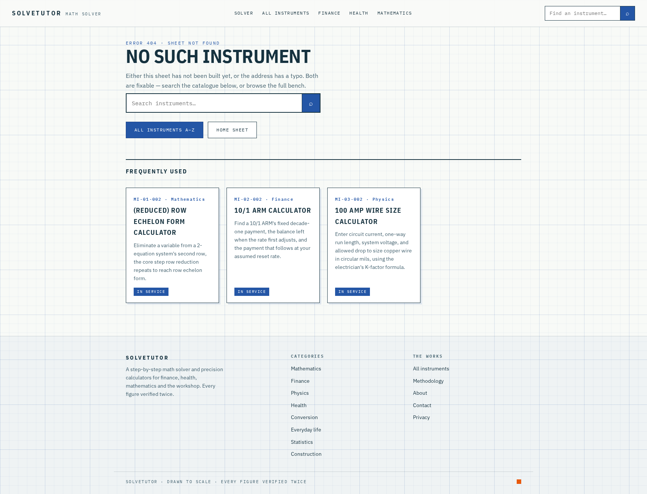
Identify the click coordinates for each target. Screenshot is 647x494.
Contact (422, 405)
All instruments (285, 13)
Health (358, 13)
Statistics (302, 442)
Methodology (428, 381)
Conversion (304, 417)
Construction (306, 454)
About (420, 393)
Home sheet (232, 130)
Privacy (421, 417)
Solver (243, 13)
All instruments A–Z (164, 130)
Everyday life (306, 429)
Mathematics (394, 13)
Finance (329, 13)
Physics (300, 393)
